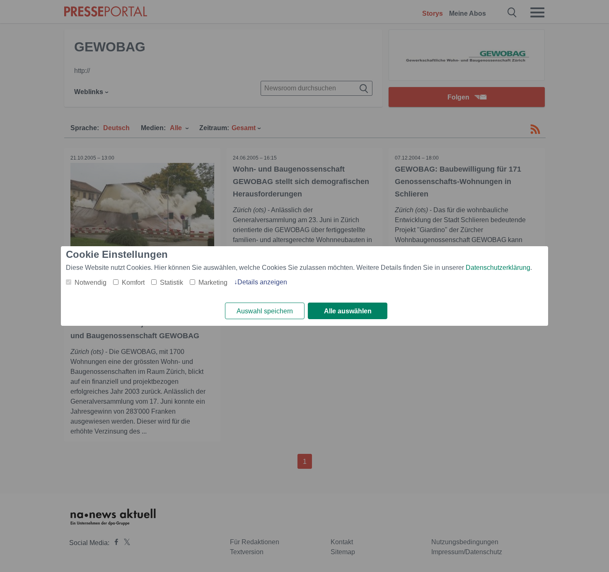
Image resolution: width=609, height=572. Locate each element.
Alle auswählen (348, 311)
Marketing (212, 282)
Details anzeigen (262, 282)
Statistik (171, 282)
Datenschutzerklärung (498, 267)
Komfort (133, 282)
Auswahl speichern (265, 311)
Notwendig (90, 282)
